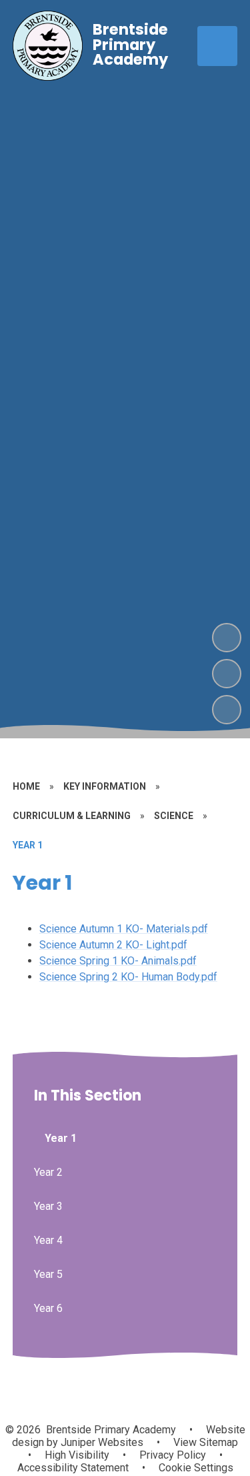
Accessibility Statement (73, 1467)
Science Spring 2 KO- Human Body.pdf (128, 976)
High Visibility (77, 1455)
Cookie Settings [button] (196, 1467)
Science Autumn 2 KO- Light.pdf (113, 944)
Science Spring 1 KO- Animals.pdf (118, 960)
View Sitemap (205, 1442)
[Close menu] (217, 46)
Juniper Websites (100, 1442)
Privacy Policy (172, 1455)
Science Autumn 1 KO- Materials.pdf (123, 928)
